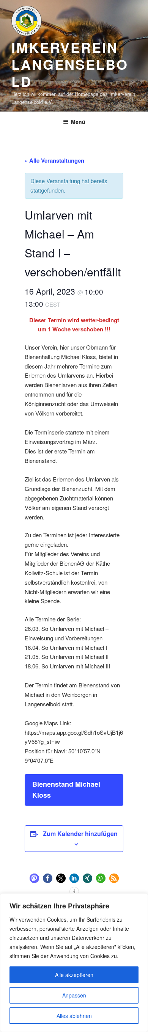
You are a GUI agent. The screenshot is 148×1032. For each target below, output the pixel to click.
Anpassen (74, 995)
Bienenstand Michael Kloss (66, 789)
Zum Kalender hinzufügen (80, 833)
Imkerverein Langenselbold (69, 64)
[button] (34, 878)
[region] (74, 962)
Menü (78, 121)
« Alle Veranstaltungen (54, 160)
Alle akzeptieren (74, 975)
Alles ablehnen (74, 1015)
